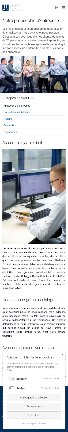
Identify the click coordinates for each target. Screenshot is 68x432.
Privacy (42, 423)
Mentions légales (29, 423)
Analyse (21, 388)
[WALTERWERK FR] (20, 8)
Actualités (9, 125)
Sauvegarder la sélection (34, 397)
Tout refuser (34, 415)
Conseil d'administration (17, 112)
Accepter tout (34, 406)
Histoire (8, 118)
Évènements (10, 132)
